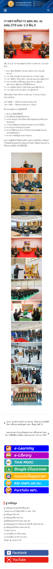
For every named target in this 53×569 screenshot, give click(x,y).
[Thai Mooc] (26, 460)
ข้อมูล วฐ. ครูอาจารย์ (12, 540)
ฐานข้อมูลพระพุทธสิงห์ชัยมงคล (17, 508)
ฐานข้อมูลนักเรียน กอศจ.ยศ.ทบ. (17, 527)
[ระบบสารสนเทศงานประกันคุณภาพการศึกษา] (26, 474)
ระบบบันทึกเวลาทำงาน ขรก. (15, 537)
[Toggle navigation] (5, 10)
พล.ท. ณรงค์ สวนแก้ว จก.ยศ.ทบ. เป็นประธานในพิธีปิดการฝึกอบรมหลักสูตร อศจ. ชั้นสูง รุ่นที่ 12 (27, 423)
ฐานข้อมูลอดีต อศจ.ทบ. (14, 517)
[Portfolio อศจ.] (26, 488)
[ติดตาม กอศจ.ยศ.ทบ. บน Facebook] (26, 550)
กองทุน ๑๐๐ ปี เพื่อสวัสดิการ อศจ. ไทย (20, 511)
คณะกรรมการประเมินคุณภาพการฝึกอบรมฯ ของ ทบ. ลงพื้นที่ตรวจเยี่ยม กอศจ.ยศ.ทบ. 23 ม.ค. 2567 (26, 433)
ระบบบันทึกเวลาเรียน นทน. (15, 534)
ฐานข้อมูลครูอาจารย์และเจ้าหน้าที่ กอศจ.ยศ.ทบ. (24, 524)
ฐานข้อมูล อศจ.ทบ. (12, 514)
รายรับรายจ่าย (10, 530)
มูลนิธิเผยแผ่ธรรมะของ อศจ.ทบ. (17, 521)
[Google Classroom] (26, 467)
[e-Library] (26, 453)
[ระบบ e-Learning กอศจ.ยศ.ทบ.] (26, 446)
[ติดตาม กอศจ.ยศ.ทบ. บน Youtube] (26, 557)
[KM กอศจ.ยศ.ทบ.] (26, 481)
